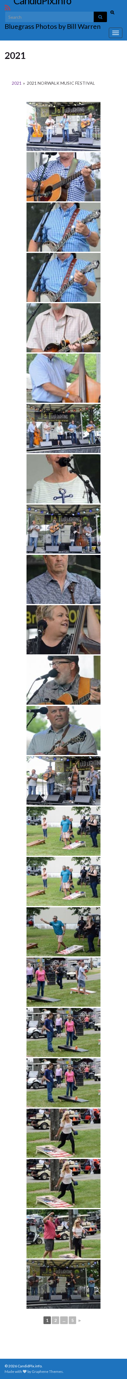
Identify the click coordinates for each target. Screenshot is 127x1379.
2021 (17, 83)
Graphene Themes (47, 1371)
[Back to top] (113, 1365)
